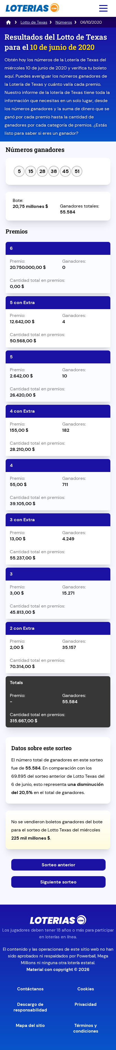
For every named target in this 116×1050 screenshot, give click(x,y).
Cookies (85, 989)
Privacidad (86, 1004)
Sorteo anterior (58, 865)
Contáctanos (30, 989)
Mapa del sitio (30, 1025)
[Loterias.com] (31, 15)
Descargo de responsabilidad (30, 1007)
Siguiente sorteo (58, 882)
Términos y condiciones (85, 1028)
